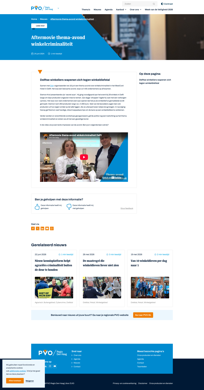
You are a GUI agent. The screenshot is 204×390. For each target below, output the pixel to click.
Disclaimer (142, 383)
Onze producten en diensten (149, 355)
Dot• (52, 86)
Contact (77, 367)
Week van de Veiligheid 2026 (159, 9)
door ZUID (70, 383)
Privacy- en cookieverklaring (124, 383)
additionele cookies (18, 371)
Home (34, 19)
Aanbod (120, 9)
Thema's (86, 9)
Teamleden (142, 367)
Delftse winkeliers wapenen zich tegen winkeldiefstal (155, 81)
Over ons (134, 9)
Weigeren (30, 381)
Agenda (109, 9)
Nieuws (97, 9)
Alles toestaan (15, 381)
